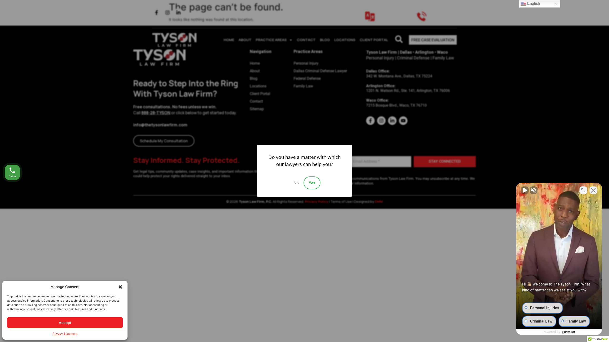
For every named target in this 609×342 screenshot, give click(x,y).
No (296, 182)
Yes (312, 182)
